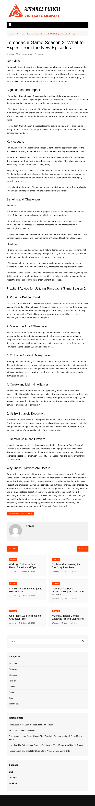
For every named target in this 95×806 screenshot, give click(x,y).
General (40, 54)
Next (81, 549)
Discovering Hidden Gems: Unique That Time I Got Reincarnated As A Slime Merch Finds (45, 738)
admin (11, 54)
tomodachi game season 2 (21, 513)
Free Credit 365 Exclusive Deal (22, 731)
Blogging (13, 675)
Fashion (12, 681)
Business (13, 663)
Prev (14, 549)
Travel (11, 698)
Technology (14, 704)
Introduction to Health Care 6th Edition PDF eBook (31, 725)
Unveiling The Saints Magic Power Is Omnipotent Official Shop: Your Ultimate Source (46, 745)
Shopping (13, 669)
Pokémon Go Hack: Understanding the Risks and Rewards (68, 591)
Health (12, 686)
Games (12, 692)
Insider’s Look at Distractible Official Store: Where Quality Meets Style (39, 751)
